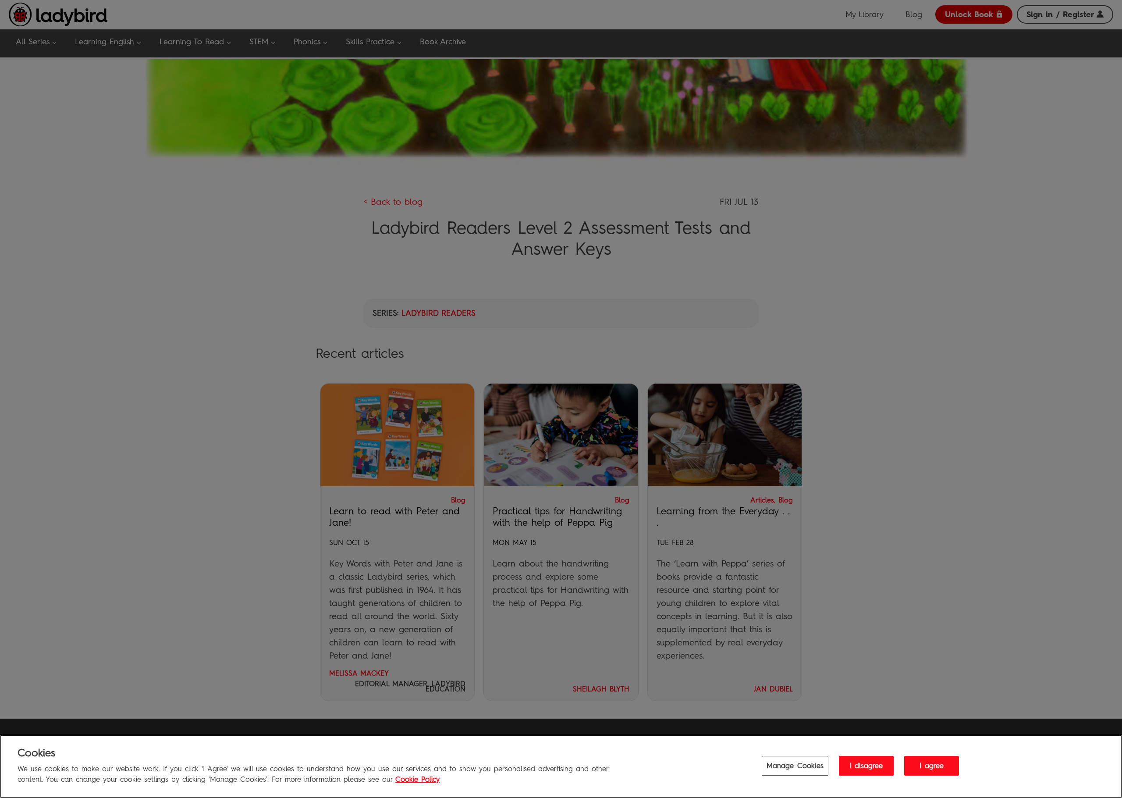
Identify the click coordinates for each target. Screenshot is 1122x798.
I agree (932, 766)
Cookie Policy (417, 780)
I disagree (866, 766)
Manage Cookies (795, 766)
